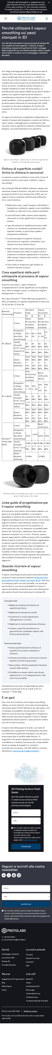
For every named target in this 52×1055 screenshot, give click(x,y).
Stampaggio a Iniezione (10, 954)
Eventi (4, 990)
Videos (28, 983)
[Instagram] (19, 876)
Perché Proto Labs (32, 958)
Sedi (27, 965)
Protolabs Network (9, 965)
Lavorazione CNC (8, 958)
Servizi (5, 949)
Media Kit (29, 979)
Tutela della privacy (30, 840)
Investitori (29, 962)
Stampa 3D (6, 961)
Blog (3, 983)
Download (26, 847)
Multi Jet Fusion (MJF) (31, 580)
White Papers (7, 986)
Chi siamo (29, 954)
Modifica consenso (30, 1011)
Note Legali (30, 990)
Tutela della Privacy (33, 993)
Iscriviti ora (26, 904)
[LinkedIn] (4, 876)
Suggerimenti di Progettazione (13, 979)
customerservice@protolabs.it (25, 751)
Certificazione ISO (33, 986)
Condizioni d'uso (32, 997)
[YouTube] (14, 876)
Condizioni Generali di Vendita (37, 1001)
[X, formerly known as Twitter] (9, 876)
